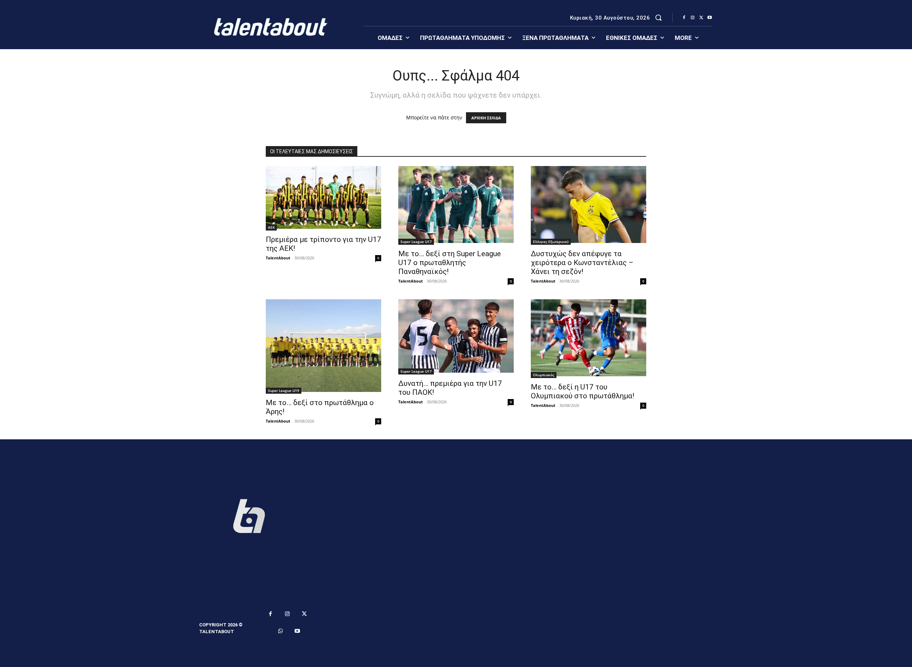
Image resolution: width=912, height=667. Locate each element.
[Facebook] (684, 18)
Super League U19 (283, 390)
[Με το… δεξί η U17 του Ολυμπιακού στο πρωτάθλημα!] (588, 338)
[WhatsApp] (280, 631)
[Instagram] (692, 18)
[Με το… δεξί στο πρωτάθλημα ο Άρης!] (323, 346)
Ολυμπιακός (543, 374)
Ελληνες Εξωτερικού (551, 241)
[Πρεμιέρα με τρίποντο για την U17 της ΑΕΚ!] (323, 198)
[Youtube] (709, 18)
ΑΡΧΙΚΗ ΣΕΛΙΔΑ (486, 117)
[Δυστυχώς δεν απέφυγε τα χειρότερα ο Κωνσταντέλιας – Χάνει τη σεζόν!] (588, 205)
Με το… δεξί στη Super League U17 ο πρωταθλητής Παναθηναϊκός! (449, 262)
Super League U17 (416, 241)
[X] (701, 18)
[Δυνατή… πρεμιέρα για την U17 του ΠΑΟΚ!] (456, 336)
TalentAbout (278, 257)
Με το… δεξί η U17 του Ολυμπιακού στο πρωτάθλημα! (582, 391)
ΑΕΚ (271, 227)
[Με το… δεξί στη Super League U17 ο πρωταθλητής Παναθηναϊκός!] (456, 205)
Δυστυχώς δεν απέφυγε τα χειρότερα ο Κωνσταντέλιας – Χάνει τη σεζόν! (582, 262)
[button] (658, 17)
